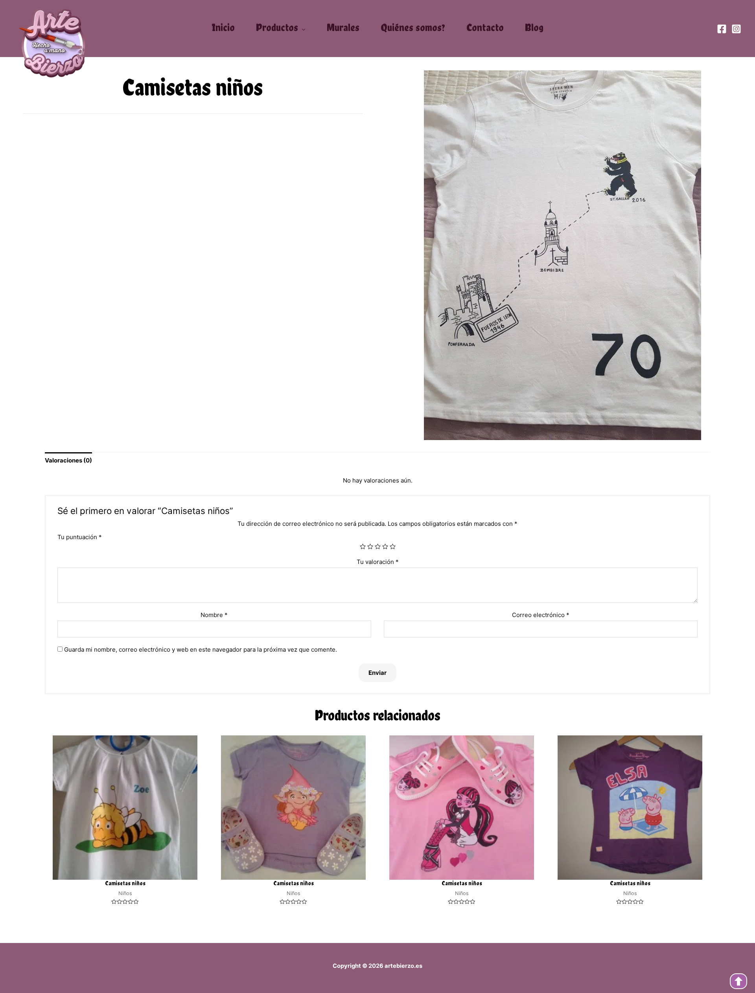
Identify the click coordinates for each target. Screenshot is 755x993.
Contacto (485, 27)
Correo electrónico (540, 615)
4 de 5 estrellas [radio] (385, 546)
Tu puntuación (79, 537)
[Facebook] (722, 29)
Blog (534, 27)
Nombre (214, 615)
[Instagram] (736, 29)
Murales (343, 27)
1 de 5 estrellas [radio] (363, 546)
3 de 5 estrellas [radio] (378, 546)
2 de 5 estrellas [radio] (370, 546)
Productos (277, 27)
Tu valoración (378, 562)
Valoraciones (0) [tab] (68, 460)
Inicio (223, 27)
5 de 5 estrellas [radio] (393, 546)
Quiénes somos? (413, 27)
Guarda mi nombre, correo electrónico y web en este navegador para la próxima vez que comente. (200, 649)
